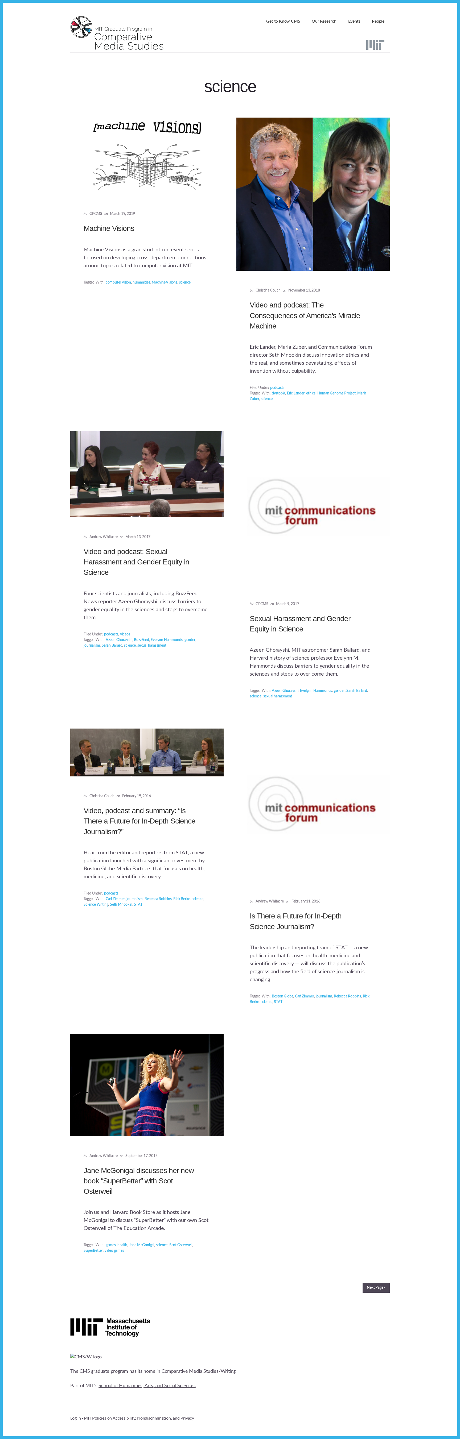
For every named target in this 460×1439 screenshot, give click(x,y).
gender (189, 640)
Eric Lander (296, 393)
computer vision (118, 282)
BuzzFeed (141, 640)
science (185, 282)
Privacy (187, 1418)
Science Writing (96, 904)
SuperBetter (93, 1251)
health (122, 1245)
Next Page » (376, 1288)
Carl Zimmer (115, 899)
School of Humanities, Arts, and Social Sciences (147, 1385)
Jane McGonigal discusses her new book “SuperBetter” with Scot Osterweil (139, 1180)
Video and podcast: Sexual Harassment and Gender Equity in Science (136, 561)
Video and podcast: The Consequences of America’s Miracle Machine (305, 315)
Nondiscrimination (154, 1418)
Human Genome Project (336, 393)
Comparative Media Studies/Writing (199, 1371)
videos (125, 634)
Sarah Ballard (112, 645)
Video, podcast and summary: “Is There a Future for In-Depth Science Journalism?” (139, 820)
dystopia (278, 393)
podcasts (277, 388)
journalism (92, 645)
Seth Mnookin (121, 904)
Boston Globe (282, 996)
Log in (75, 1418)
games (111, 1245)
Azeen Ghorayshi (119, 640)
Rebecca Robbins (158, 899)
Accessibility (124, 1418)
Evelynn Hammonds (167, 640)
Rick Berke (181, 899)
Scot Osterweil (180, 1245)
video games (114, 1251)
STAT (138, 904)
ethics (310, 393)
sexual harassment (151, 645)
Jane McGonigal (141, 1245)
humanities (141, 282)
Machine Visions (109, 228)
